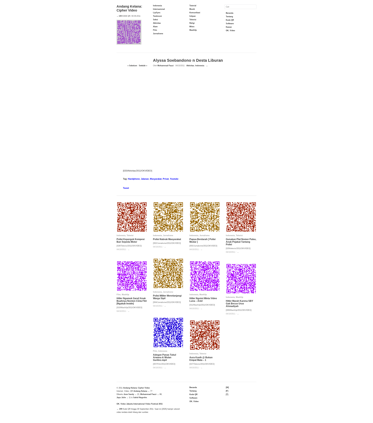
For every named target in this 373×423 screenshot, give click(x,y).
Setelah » (143, 65)
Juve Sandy (129, 394)
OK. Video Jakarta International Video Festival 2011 (140, 404)
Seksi (155, 19)
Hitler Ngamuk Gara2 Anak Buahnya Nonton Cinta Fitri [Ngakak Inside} (132, 301)
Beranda (229, 13)
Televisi (192, 19)
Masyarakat (156, 179)
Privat (166, 179)
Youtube (174, 179)
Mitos (191, 26)
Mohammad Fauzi (166, 65)
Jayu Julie (121, 397)
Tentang (229, 16)
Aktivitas (157, 23)
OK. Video (230, 30)
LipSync (156, 12)
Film (155, 30)
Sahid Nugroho (140, 397)
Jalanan (145, 179)
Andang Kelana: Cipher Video (129, 8)
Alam (155, 26)
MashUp (193, 30)
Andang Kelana (140, 391)
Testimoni (157, 16)
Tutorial (192, 6)
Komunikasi (194, 12)
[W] (227, 387)
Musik (192, 9)
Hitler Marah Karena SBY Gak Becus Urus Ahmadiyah (239, 303)
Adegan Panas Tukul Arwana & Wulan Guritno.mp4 (164, 357)
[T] (227, 394)
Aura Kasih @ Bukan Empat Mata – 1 (201, 358)
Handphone (134, 179)
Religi (192, 23)
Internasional (159, 9)
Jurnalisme (158, 33)
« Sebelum (132, 65)
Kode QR (230, 20)
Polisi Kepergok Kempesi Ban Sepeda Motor (131, 240)
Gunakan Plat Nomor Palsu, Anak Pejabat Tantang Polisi (241, 242)
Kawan (229, 27)
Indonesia (157, 6)
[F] (227, 391)
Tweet (126, 188)
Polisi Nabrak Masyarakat (167, 239)
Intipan (192, 16)
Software (230, 23)
